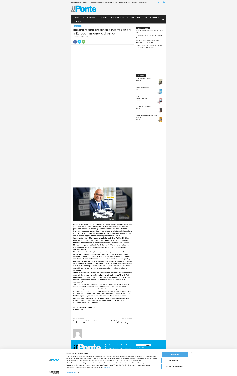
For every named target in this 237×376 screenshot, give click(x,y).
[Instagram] (162, 2)
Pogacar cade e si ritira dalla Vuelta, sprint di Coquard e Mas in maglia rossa (149, 46)
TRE (83, 17)
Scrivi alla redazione (97, 2)
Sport (138, 17)
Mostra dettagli (71, 372)
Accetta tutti (175, 354)
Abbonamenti (123, 2)
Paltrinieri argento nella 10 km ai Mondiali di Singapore (121, 322)
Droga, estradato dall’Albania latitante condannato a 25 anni (86, 322)
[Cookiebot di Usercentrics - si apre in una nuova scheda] (54, 372)
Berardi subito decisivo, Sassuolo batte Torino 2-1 (149, 31)
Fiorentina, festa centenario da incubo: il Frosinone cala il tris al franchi (148, 41)
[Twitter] (79, 42)
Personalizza (173, 360)
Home (77, 17)
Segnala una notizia (111, 2)
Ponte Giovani (92, 17)
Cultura (130, 17)
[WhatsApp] (83, 42)
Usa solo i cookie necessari (174, 366)
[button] (163, 19)
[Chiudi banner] (192, 352)
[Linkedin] (164, 2)
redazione (77, 36)
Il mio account (143, 2)
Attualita (104, 17)
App (129, 2)
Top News (77, 26)
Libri (145, 17)
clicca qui (107, 367)
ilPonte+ (78, 21)
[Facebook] (159, 2)
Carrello (134, 2)
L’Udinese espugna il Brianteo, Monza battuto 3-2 (149, 36)
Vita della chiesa (117, 17)
